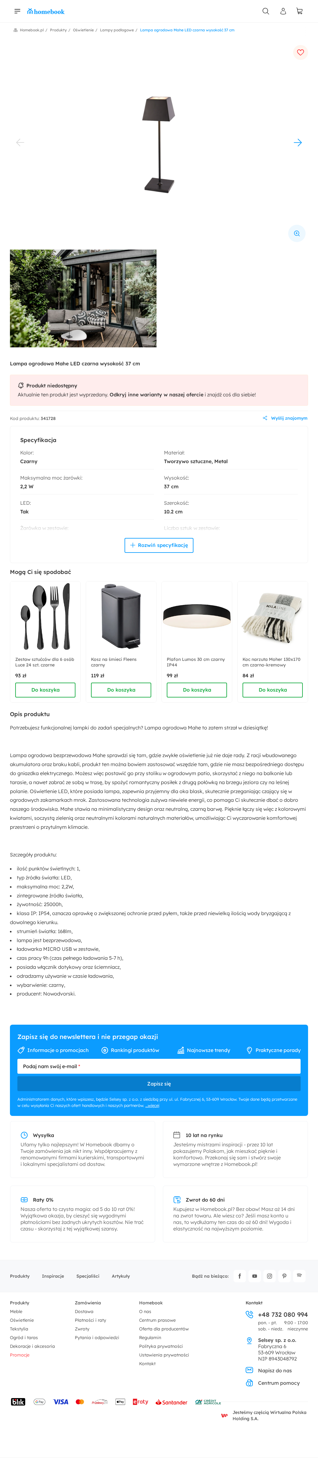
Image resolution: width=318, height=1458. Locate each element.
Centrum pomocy (279, 1383)
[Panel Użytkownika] (283, 11)
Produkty (20, 1276)
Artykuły (121, 1276)
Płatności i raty (90, 1320)
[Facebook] (240, 1276)
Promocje (20, 1355)
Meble (16, 1311)
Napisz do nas (275, 1370)
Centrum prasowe (157, 1320)
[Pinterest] (284, 1276)
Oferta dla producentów (164, 1329)
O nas (145, 1311)
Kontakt (147, 1363)
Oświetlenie (22, 1320)
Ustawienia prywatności (164, 1355)
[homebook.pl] (46, 11)
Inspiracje (53, 1276)
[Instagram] (269, 1276)
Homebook (151, 1303)
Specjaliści (87, 1276)
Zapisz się (159, 1084)
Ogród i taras (24, 1337)
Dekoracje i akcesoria (32, 1346)
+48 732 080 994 (283, 1314)
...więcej (152, 1105)
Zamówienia (88, 1303)
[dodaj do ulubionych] (300, 52)
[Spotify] (299, 1276)
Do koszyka (45, 690)
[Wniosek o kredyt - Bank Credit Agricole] (208, 1401)
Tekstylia (19, 1329)
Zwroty (82, 1329)
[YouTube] (254, 1276)
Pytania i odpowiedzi (97, 1337)
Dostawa (84, 1311)
